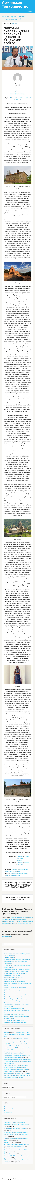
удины (18, 875)
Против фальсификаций (11, 19)
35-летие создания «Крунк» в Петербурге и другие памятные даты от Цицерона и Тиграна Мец (17, 961)
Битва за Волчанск (9, 1154)
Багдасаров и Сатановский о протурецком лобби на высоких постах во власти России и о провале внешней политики (17, 1075)
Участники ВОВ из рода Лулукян (14, 1014)
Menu (29, 11)
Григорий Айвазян (10, 875)
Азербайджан (17, 873)
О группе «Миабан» (10, 958)
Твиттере (20, 864)
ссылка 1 (20, 856)
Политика (21, 17)
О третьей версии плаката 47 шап (14, 997)
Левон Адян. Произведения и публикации (17, 898)
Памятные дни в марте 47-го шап (14, 1009)
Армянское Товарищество (15, 4)
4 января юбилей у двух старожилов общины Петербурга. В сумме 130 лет (17, 1034)
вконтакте (19, 860)
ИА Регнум (20, 858)
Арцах (13, 17)
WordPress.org (8, 1113)
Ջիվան (6, 1032)
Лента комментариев (10, 1111)
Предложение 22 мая (10, 979)
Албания (25, 873)
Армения (5, 17)
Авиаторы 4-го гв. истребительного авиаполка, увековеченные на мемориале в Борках (17, 983)
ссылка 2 (27, 856)
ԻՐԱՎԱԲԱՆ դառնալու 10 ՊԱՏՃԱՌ (15, 1128)
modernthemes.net (16, 1179)
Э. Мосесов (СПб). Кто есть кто (13, 977)
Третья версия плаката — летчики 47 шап (16, 995)
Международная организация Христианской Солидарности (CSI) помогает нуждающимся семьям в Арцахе (17, 885)
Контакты (6, 1142)
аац (11, 873)
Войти (5, 1107)
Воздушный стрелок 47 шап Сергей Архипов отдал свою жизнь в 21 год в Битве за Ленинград (17, 1001)
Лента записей (8, 1109)
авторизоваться (6, 936)
